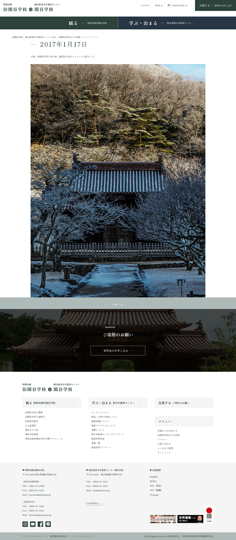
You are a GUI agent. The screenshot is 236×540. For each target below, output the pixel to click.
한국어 (153, 481)
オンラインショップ (83, 536)
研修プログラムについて (103, 425)
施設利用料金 (97, 438)
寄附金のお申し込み (116, 350)
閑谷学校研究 (31, 434)
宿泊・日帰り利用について (104, 416)
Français (154, 494)
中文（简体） (156, 485)
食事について (97, 429)
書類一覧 (95, 443)
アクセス (145, 5)
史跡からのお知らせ (167, 430)
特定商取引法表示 (58, 536)
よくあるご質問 (165, 448)
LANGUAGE (178, 5)
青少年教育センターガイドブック (107, 434)
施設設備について (100, 421)
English (153, 476)
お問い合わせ (164, 443)
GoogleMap (91, 502)
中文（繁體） (156, 490)
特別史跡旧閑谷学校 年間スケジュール (44, 438)
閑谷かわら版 (31, 429)
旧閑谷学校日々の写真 (168, 435)
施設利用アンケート (101, 447)
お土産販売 (30, 425)
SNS (157, 5)
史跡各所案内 (31, 421)
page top (118, 304)
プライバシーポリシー (33, 536)
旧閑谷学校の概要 (34, 412)
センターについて (100, 412)
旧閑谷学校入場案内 (35, 416)
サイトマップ (164, 452)
